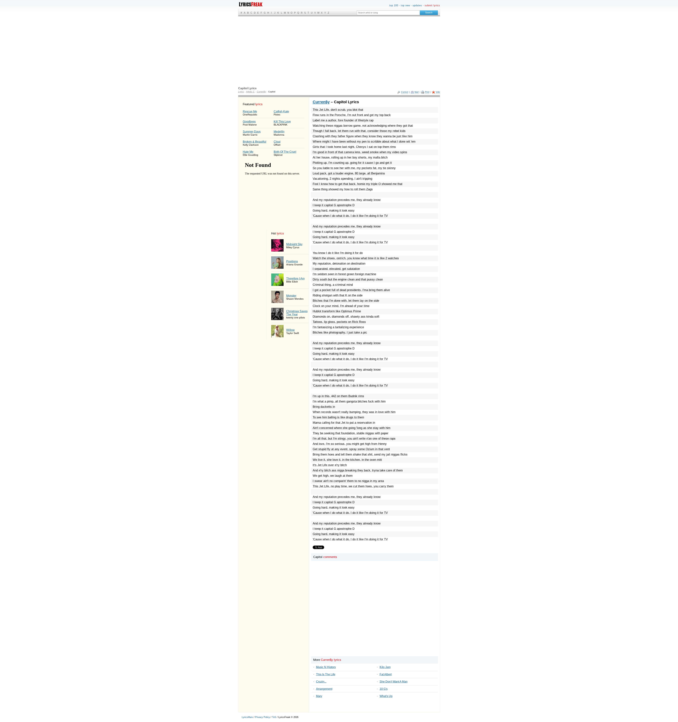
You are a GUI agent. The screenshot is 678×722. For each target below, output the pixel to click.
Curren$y (321, 102)
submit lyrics (432, 5)
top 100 (393, 5)
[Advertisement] (339, 42)
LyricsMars (247, 717)
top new (405, 5)
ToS (274, 717)
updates (417, 5)
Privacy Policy (262, 717)
